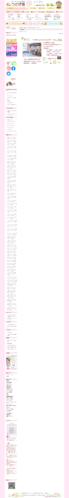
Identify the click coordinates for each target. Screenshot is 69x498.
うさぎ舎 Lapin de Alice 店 (11, 90)
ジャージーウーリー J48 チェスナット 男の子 (12, 234)
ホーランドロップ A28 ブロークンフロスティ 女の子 (12, 274)
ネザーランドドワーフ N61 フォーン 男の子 (12, 141)
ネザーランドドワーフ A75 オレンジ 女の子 (12, 252)
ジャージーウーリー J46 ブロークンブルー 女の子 (12, 230)
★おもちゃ (8, 407)
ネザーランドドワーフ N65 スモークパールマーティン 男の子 (12, 162)
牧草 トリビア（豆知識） (12, 341)
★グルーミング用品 (9, 409)
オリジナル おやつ (9, 374)
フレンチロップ (10, 127)
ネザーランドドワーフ (12, 121)
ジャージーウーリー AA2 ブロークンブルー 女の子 (12, 281)
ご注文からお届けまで (12, 345)
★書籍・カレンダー (9, 416)
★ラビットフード (9, 389)
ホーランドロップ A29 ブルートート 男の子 (12, 261)
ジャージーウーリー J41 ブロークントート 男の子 (12, 221)
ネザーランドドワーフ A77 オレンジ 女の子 (12, 258)
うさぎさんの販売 (9, 117)
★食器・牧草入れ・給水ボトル (11, 406)
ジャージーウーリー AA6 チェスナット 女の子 (12, 249)
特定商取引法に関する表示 (38, 493)
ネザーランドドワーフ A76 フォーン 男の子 (12, 255)
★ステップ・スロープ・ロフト (11, 402)
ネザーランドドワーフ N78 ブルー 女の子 (12, 288)
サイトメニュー (10, 95)
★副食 (7, 393)
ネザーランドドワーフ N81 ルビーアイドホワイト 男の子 (12, 284)
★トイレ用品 (8, 410)
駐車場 (9, 100)
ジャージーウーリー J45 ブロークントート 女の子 (12, 226)
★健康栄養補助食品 (9, 396)
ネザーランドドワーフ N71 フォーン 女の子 (12, 174)
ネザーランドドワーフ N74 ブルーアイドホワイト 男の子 (12, 186)
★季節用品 (8, 414)
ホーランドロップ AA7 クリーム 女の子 (12, 201)
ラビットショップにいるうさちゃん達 (12, 114)
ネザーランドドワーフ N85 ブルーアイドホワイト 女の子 (12, 304)
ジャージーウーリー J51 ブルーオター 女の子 (12, 278)
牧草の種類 (10, 343)
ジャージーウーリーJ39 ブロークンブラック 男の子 (12, 211)
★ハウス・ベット (9, 404)
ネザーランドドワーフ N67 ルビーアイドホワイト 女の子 (12, 167)
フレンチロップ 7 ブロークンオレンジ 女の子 (12, 156)
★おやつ (7, 395)
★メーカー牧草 (9, 392)
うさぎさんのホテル (11, 324)
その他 (7, 376)
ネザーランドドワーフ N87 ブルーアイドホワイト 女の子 (12, 309)
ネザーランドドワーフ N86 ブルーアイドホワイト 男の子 (12, 300)
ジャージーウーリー (11, 125)
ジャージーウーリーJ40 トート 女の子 (12, 218)
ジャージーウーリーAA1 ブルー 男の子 (12, 159)
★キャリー (8, 411)
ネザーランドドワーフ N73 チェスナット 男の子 (12, 190)
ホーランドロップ (11, 123)
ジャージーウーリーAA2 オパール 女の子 (12, 215)
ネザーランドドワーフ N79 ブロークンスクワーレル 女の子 (12, 291)
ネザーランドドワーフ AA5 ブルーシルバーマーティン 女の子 (12, 242)
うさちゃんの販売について (12, 105)
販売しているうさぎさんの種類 (12, 111)
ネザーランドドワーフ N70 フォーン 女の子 (12, 171)
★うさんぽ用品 (9, 413)
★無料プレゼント (9, 385)
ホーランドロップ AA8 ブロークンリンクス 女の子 (12, 197)
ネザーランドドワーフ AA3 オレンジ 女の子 (12, 246)
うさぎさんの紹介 (9, 108)
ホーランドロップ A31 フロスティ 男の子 (12, 264)
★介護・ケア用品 (9, 397)
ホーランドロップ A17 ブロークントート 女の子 (12, 148)
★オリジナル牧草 (9, 390)
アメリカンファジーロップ (12, 132)
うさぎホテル (8, 321)
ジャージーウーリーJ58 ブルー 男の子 (12, 207)
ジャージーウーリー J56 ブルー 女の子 (12, 204)
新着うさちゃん (9, 134)
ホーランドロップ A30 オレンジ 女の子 (12, 267)
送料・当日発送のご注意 (12, 347)
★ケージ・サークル (9, 399)
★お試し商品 (8, 386)
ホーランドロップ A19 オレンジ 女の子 (12, 144)
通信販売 (7, 337)
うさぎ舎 (20, 27)
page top (61, 33)
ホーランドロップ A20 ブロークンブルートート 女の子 (12, 177)
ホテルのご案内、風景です (12, 327)
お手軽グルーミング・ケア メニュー (12, 319)
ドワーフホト (10, 129)
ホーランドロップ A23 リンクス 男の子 (12, 194)
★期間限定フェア (9, 388)
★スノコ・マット (9, 400)
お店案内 (46, 493)
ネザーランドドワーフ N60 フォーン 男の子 (12, 138)
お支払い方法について (12, 349)
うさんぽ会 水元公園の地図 (12, 335)
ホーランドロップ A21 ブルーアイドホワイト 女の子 (12, 181)
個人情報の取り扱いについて (26, 493)
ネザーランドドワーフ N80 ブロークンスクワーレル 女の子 (12, 296)
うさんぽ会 (8, 329)
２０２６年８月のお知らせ (12, 93)
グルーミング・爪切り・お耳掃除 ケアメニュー (12, 316)
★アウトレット (9, 383)
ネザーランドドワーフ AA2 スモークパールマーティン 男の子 (12, 237)
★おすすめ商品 (9, 382)
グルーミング (8, 312)
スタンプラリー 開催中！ (12, 98)
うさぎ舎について (11, 102)
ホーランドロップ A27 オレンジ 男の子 (12, 270)
